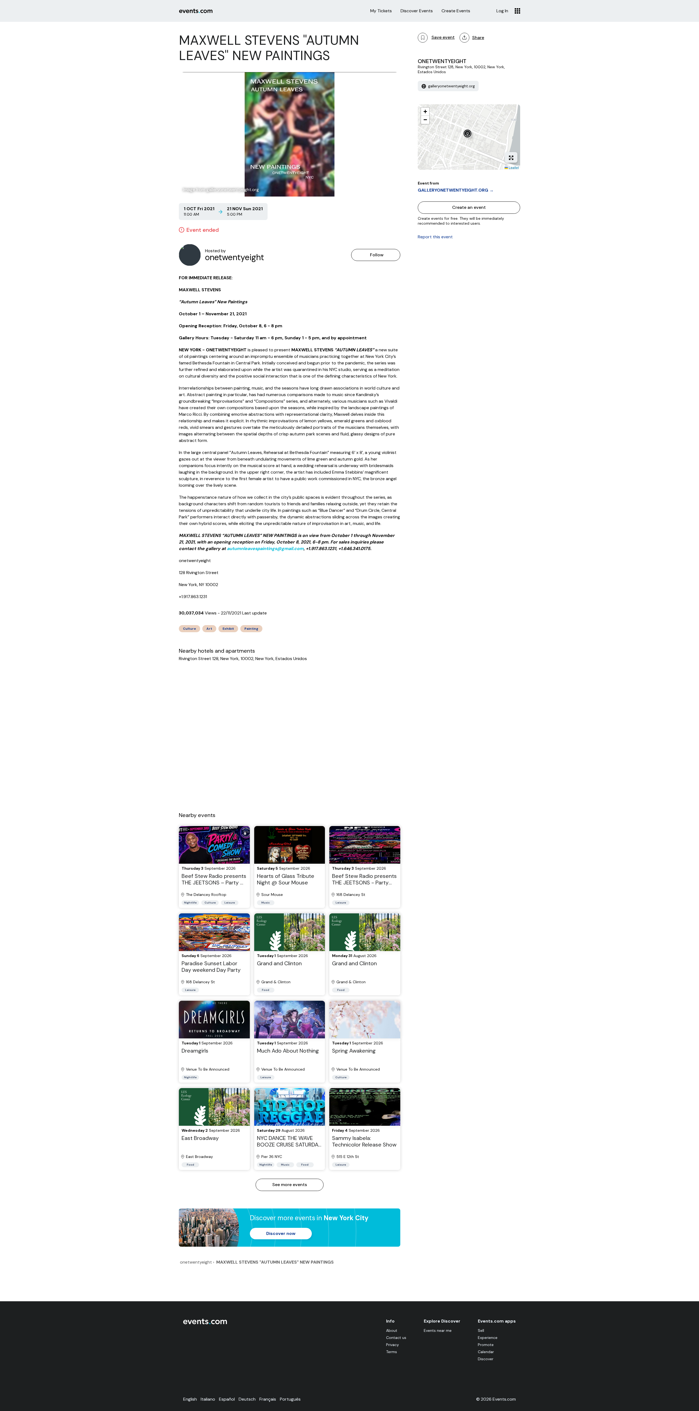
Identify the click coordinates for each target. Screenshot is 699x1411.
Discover (485, 1358)
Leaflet (513, 167)
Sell (481, 1330)
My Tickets (381, 10)
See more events (289, 1184)
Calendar (486, 1351)
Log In (502, 10)
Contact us (396, 1337)
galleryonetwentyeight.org (451, 86)
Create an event (469, 207)
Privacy (392, 1344)
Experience (487, 1337)
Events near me (438, 1330)
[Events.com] (205, 1323)
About (391, 1330)
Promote (486, 1344)
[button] (468, 135)
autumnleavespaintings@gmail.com (265, 548)
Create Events (456, 10)
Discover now (280, 1233)
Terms (391, 1351)
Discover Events (417, 10)
